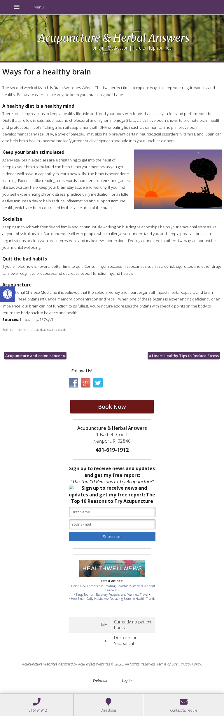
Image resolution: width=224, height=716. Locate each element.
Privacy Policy (190, 664)
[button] (7, 294)
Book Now (112, 407)
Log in (127, 680)
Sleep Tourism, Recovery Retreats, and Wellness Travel (112, 594)
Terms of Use (167, 664)
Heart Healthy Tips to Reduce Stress (184, 355)
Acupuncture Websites (39, 664)
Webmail (100, 680)
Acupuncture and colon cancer (35, 355)
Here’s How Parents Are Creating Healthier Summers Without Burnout (113, 588)
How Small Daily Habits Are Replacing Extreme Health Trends (113, 599)
